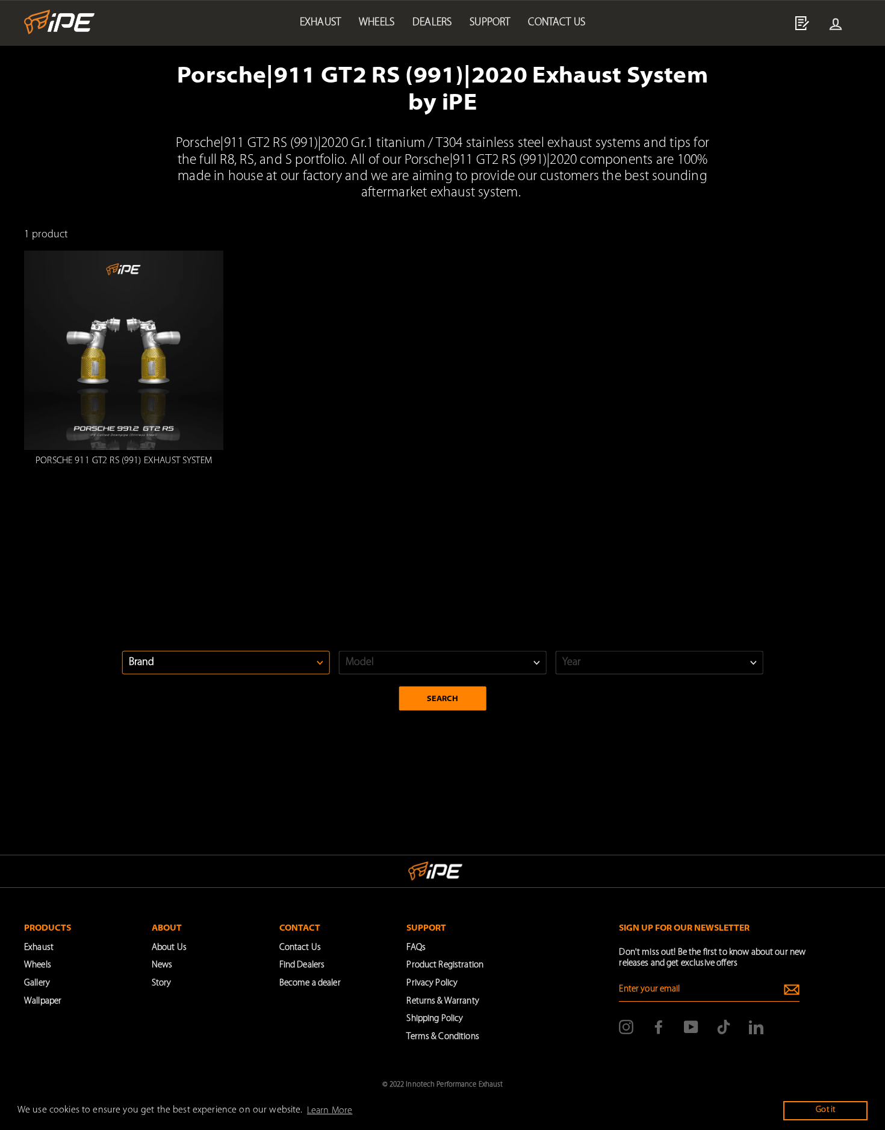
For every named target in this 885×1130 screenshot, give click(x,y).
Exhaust (320, 22)
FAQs (416, 947)
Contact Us (300, 947)
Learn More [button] (329, 1111)
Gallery (37, 983)
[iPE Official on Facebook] (658, 1027)
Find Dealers (302, 965)
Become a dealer (310, 983)
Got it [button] (825, 1109)
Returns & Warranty (442, 1001)
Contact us (556, 22)
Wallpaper (42, 1001)
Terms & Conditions (442, 1036)
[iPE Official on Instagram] (626, 1027)
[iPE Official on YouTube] (691, 1027)
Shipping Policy (434, 1018)
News (162, 965)
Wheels (376, 22)
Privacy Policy (432, 983)
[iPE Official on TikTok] (723, 1027)
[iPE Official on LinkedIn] (756, 1027)
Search (443, 698)
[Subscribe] (792, 989)
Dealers (432, 22)
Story (162, 983)
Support (490, 22)
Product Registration (444, 965)
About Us (169, 947)
